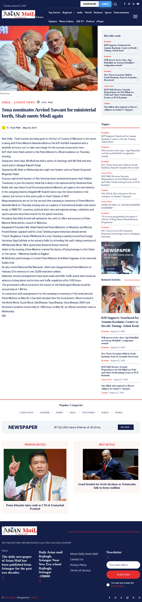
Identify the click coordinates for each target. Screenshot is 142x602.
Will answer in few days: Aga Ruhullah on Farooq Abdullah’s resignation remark (119, 63)
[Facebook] (124, 4)
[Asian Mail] (4, 128)
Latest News (24, 102)
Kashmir (107, 42)
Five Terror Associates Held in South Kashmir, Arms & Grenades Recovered (120, 78)
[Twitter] (133, 4)
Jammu (107, 103)
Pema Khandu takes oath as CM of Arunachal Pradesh (35, 507)
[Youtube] (138, 4)
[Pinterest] (85, 127)
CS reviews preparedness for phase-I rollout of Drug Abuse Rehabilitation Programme (119, 219)
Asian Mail (15, 127)
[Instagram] (129, 4)
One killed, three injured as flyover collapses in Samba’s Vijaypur (120, 108)
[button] (115, 4)
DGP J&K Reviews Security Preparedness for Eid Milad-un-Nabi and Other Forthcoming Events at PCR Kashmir (119, 93)
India (6, 102)
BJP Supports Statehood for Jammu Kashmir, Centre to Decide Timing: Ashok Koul (120, 48)
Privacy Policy (117, 586)
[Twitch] (127, 598)
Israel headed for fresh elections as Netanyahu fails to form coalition (107, 486)
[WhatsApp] (94, 127)
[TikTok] (121, 598)
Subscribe (123, 574)
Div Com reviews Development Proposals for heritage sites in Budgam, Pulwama (120, 233)
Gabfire (34, 597)
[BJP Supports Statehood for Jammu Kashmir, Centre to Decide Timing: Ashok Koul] (120, 299)
